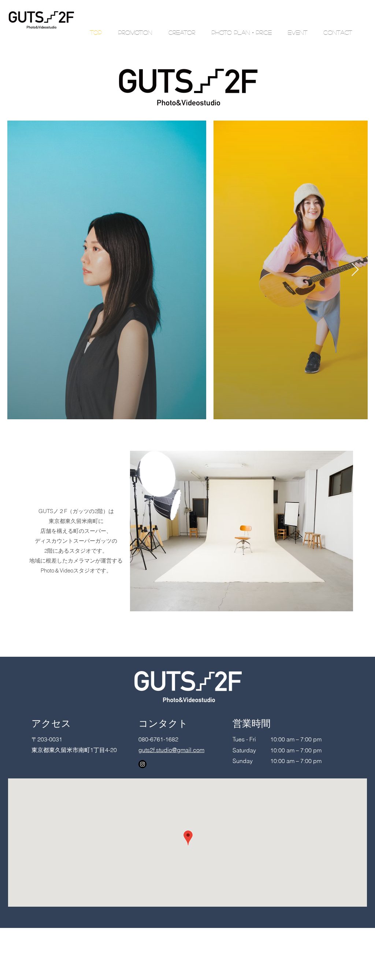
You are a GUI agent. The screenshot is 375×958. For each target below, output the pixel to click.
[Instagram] (142, 764)
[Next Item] (355, 270)
